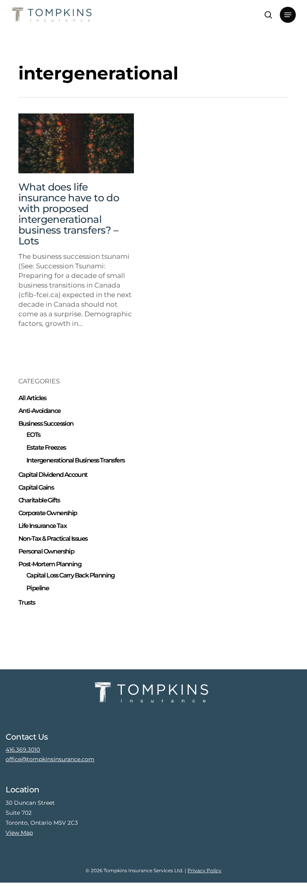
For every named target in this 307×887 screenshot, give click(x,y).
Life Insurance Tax (42, 526)
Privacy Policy (204, 870)
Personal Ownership (46, 551)
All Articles (32, 398)
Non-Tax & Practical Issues (52, 538)
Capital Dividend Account (53, 474)
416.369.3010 (23, 749)
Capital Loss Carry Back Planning (70, 575)
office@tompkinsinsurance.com (50, 759)
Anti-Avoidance (39, 411)
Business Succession (46, 423)
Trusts (26, 602)
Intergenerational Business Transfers (75, 460)
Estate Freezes (46, 447)
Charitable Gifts (39, 500)
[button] (288, 15)
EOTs (33, 435)
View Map (19, 832)
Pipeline (37, 588)
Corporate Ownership (47, 513)
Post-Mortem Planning (49, 564)
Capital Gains (36, 487)
